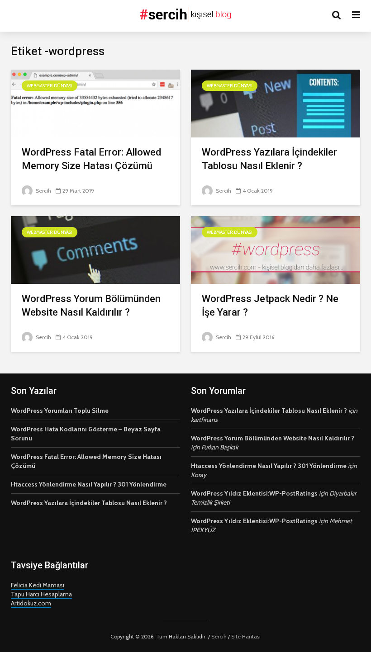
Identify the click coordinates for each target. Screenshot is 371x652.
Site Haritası (246, 636)
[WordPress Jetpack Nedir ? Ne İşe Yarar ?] (275, 249)
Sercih (42, 190)
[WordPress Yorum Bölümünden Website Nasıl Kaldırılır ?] (95, 249)
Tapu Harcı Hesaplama (41, 594)
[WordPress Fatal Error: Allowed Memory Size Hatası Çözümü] (95, 103)
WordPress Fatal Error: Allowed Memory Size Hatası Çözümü (91, 158)
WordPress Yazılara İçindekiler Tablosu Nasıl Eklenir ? (269, 158)
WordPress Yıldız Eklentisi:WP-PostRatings (254, 493)
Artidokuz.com (31, 603)
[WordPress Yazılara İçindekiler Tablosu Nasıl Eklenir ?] (275, 103)
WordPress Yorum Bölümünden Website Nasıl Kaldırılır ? (91, 305)
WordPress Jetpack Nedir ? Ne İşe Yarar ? (270, 305)
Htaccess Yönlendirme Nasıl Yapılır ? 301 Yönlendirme (88, 484)
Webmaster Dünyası (49, 86)
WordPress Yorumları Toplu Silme (60, 410)
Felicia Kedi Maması (37, 585)
